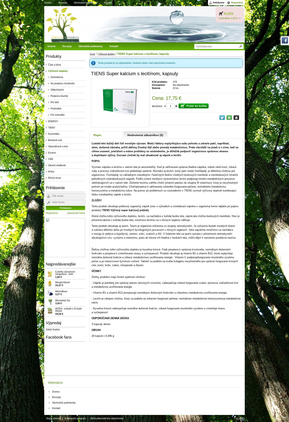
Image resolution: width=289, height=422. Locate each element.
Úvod (92, 54)
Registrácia (237, 2)
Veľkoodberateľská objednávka (106, 418)
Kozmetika (53, 134)
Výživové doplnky (58, 71)
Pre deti (55, 102)
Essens (52, 152)
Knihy (51, 171)
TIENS (51, 127)
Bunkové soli (55, 140)
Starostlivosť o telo (58, 146)
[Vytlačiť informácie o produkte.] (236, 117)
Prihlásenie (218, 2)
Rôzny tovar (54, 178)
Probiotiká (56, 108)
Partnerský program (75, 418)
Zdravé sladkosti (57, 165)
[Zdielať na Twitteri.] (222, 117)
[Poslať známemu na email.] (229, 117)
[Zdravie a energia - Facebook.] (285, 42)
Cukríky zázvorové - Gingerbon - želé (65, 274)
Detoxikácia (57, 77)
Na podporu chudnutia (63, 83)
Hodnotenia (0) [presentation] (145, 135)
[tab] (106, 135)
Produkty (53, 56)
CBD (50, 159)
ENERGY (53, 121)
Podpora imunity (59, 96)
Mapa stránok (53, 418)
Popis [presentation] (97, 135)
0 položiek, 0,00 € (228, 18)
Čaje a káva (54, 64)
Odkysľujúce (57, 89)
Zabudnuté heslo (76, 213)
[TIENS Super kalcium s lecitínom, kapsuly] (120, 123)
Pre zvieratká (57, 115)
